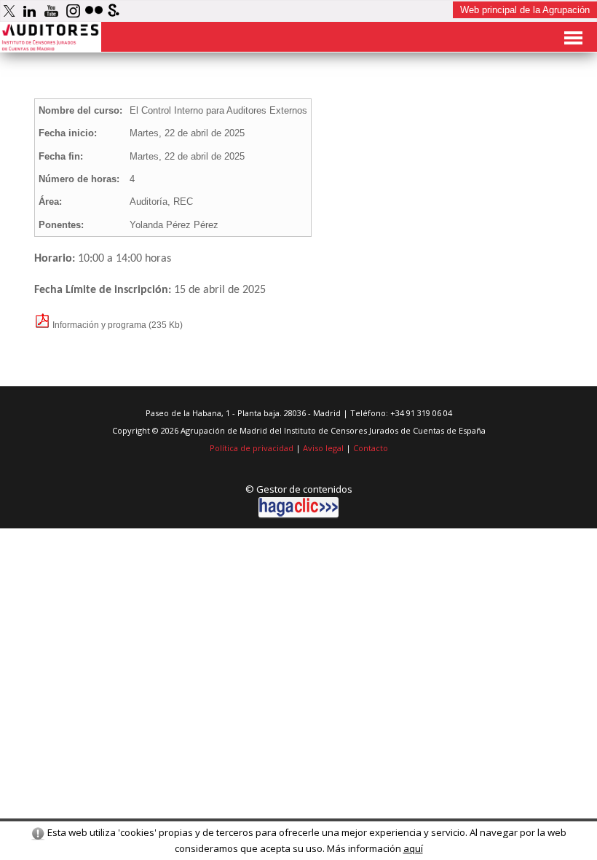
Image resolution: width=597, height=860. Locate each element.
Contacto (370, 447)
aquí (413, 848)
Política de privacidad (251, 447)
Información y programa (98, 325)
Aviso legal (323, 447)
